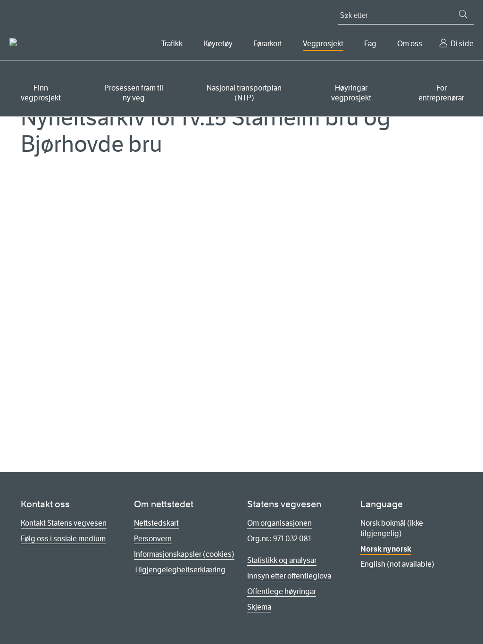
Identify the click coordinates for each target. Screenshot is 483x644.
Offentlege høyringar (281, 591)
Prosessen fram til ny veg (133, 92)
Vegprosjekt (323, 43)
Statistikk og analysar (281, 560)
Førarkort (267, 43)
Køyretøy (218, 43)
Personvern (153, 538)
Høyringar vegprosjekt (351, 92)
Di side (462, 43)
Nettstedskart (156, 523)
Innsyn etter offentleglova (289, 575)
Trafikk (172, 43)
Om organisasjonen (279, 523)
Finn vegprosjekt (41, 92)
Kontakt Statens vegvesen (64, 523)
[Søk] (463, 14)
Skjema (259, 607)
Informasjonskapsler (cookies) (184, 554)
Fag (370, 43)
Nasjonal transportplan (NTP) (244, 92)
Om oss (409, 43)
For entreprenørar (441, 92)
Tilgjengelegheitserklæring (179, 569)
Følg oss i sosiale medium (63, 538)
